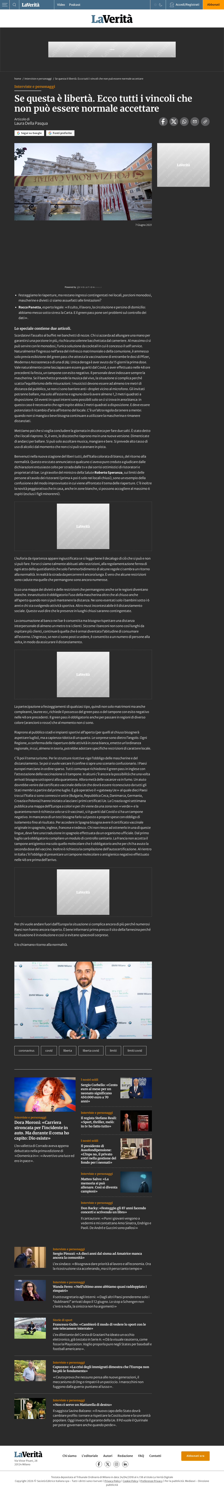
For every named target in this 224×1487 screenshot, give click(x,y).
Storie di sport (62, 1320)
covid (48, 1050)
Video (61, 5)
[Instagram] (116, 1464)
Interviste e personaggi (38, 78)
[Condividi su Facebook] (163, 121)
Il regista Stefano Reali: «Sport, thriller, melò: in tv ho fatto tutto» (99, 1122)
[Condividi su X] (173, 121)
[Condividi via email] (194, 121)
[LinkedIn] (125, 1464)
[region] (83, 1000)
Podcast (74, 5)
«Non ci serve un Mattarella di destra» (82, 1405)
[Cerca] (14, 5)
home (17, 78)
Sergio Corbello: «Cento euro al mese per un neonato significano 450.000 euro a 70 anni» (99, 1093)
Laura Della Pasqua (31, 123)
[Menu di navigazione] (5, 5)
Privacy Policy (112, 1481)
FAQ (141, 1456)
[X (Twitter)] (108, 1464)
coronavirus (26, 1050)
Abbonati (213, 4)
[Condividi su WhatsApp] (184, 121)
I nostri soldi (89, 1079)
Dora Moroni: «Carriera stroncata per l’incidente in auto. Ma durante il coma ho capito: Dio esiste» (41, 1130)
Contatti (155, 1456)
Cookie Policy (130, 1481)
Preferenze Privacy (151, 1481)
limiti (113, 1050)
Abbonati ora (195, 1455)
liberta (67, 1050)
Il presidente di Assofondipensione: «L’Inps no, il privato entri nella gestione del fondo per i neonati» (98, 1154)
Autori (107, 1456)
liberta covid (91, 1050)
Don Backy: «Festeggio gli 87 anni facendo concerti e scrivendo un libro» (113, 1210)
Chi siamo (69, 1456)
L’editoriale (90, 1456)
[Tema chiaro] (155, 4)
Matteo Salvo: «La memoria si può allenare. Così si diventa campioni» (99, 1185)
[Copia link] (205, 121)
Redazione (125, 1456)
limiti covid (135, 1050)
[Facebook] (99, 1464)
